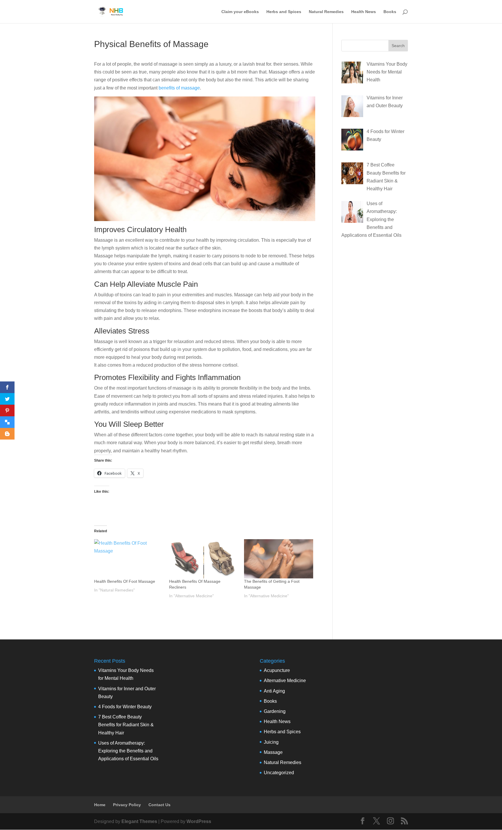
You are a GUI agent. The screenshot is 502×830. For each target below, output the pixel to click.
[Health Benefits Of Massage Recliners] (203, 559)
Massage (273, 752)
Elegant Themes (139, 821)
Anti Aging (274, 691)
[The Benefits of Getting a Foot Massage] (278, 559)
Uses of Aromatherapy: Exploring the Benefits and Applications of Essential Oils (128, 751)
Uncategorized (279, 772)
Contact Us (159, 804)
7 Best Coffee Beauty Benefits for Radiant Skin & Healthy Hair (126, 724)
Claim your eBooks (240, 12)
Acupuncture (277, 670)
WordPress (199, 821)
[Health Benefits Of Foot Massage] (128, 559)
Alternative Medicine (285, 680)
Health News (363, 12)
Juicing (271, 742)
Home (99, 804)
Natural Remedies (326, 12)
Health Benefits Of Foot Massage (124, 581)
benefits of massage (179, 87)
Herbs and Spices (283, 12)
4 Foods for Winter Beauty (125, 706)
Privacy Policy (127, 804)
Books (389, 12)
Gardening (275, 711)
